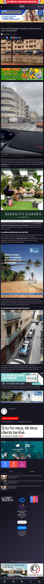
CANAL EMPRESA (16, 578)
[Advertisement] (14, 549)
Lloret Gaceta (5, 34)
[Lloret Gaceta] (22, 6)
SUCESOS (6, 23)
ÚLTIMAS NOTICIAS (9, 26)
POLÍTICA (30, 578)
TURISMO (34, 578)
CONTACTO (5, 578)
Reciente (11, 471)
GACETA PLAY (21, 578)
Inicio (3, 23)
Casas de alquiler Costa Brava (22, 562)
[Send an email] (8, 34)
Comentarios (32, 471)
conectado (15, 421)
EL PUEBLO (10, 578)
